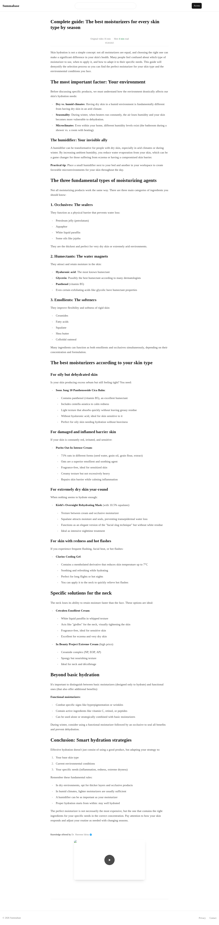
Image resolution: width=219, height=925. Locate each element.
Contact (213, 918)
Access (197, 5)
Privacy (202, 918)
